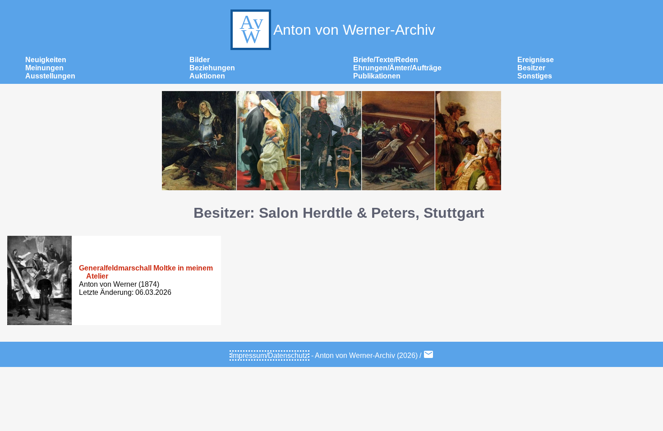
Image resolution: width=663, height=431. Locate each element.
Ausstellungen (50, 76)
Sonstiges (534, 76)
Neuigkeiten (45, 60)
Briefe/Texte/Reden (385, 60)
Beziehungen (212, 68)
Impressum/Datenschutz (269, 355)
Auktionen (207, 76)
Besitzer (531, 68)
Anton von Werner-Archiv (354, 30)
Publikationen (377, 76)
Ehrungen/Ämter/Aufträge (397, 68)
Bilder (199, 60)
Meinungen (44, 68)
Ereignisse (535, 60)
